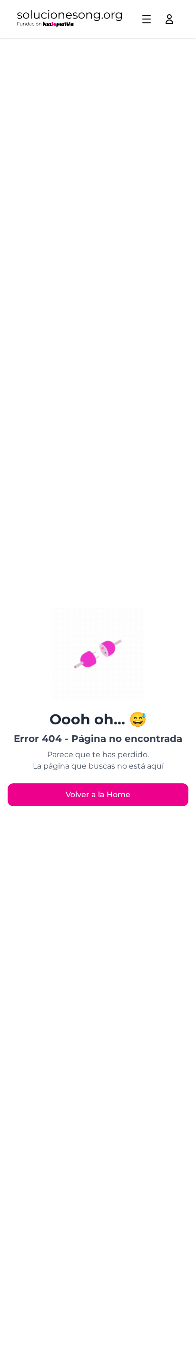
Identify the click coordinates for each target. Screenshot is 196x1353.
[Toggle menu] (146, 19)
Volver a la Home (98, 794)
